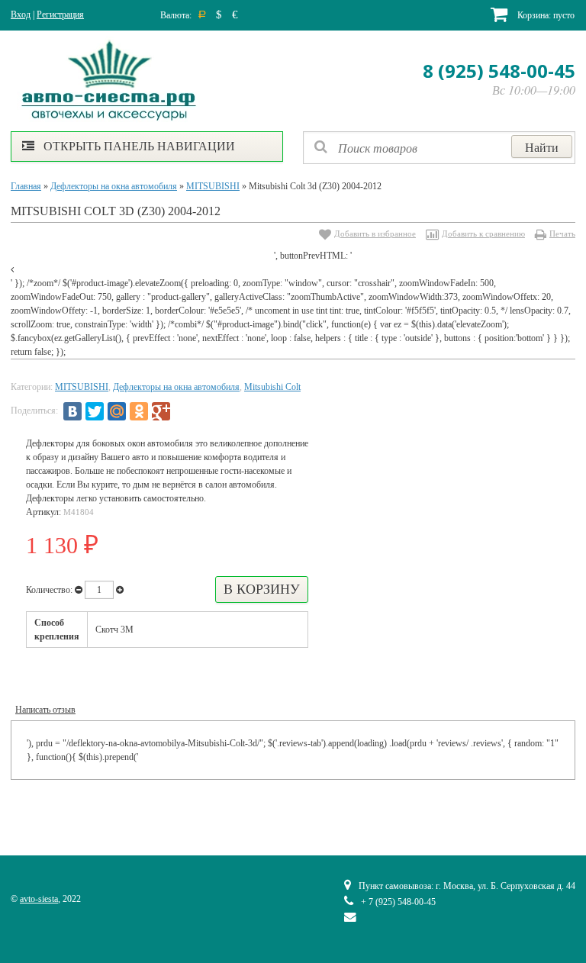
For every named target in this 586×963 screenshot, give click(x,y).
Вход (21, 14)
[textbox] (439, 147)
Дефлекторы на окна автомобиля (113, 186)
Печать (562, 233)
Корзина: (545, 15)
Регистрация (60, 14)
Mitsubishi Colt (272, 387)
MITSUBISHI (213, 186)
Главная (26, 186)
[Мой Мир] (117, 411)
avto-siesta (39, 899)
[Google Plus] (161, 411)
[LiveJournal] (183, 411)
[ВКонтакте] (72, 411)
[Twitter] (94, 411)
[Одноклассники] (139, 411)
